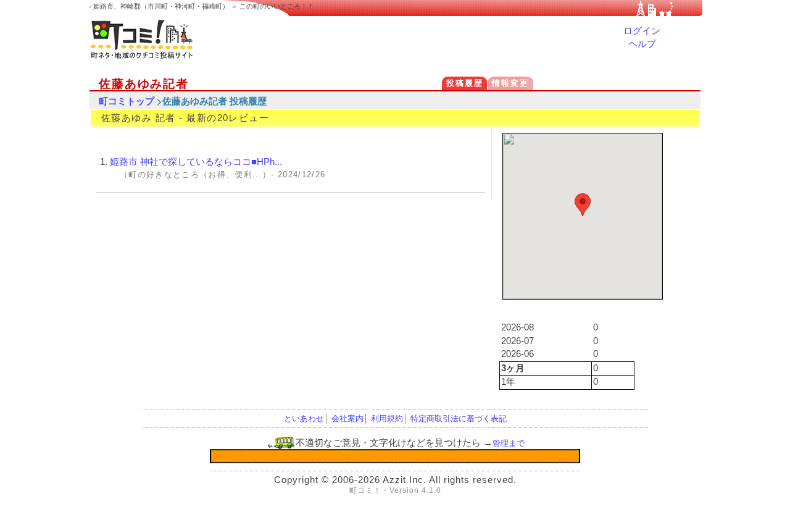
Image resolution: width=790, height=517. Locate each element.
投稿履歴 (464, 83)
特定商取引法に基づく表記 (458, 418)
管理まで (509, 443)
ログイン (641, 31)
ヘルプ (642, 44)
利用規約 (387, 418)
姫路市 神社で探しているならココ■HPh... (196, 162)
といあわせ (304, 418)
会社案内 (347, 418)
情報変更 (510, 83)
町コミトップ (126, 101)
